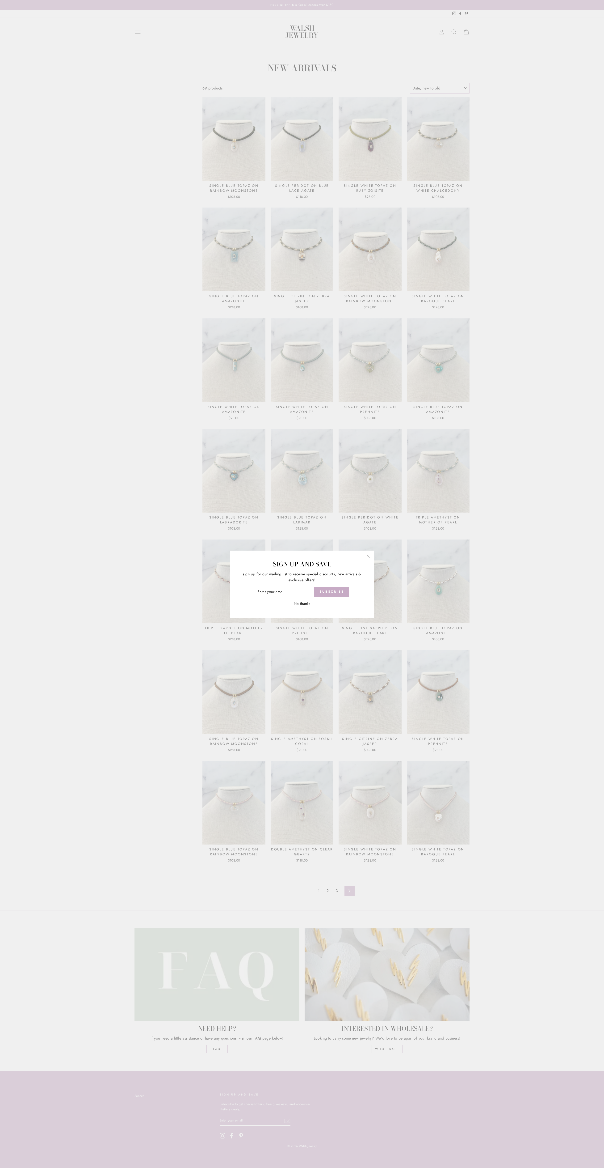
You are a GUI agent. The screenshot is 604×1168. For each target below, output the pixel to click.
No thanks (302, 603)
